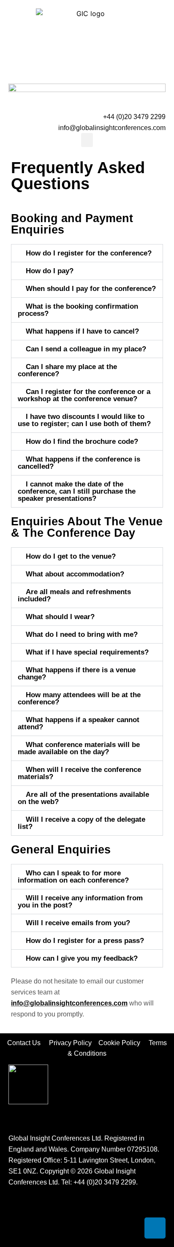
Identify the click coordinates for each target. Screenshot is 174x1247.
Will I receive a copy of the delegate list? (81, 823)
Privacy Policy (71, 1042)
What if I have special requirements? (87, 652)
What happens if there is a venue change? (77, 673)
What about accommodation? (75, 574)
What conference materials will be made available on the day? (79, 748)
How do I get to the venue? (71, 556)
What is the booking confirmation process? (78, 310)
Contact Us (28, 1042)
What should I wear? (60, 617)
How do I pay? (49, 271)
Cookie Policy (122, 1042)
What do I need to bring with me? (82, 634)
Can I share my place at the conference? (67, 370)
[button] (87, 140)
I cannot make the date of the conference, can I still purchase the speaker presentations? (77, 491)
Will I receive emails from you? (78, 923)
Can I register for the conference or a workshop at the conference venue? (84, 395)
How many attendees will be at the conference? (79, 698)
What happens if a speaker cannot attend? (78, 723)
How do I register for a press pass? (85, 941)
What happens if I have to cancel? (82, 331)
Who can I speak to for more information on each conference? (73, 876)
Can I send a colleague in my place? (86, 349)
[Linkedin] (155, 1228)
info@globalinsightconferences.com (112, 127)
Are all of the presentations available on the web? (83, 798)
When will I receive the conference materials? (79, 773)
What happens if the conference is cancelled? (79, 462)
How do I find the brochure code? (82, 441)
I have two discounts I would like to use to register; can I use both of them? (84, 420)
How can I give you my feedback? (82, 958)
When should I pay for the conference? (91, 289)
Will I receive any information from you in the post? (80, 901)
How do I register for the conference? (89, 253)
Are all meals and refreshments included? (74, 595)
